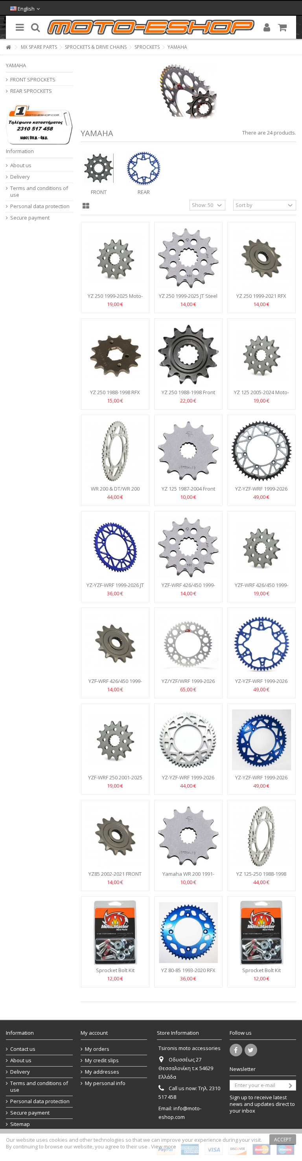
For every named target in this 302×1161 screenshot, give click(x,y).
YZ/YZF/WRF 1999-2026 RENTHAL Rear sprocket (188, 684)
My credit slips (102, 1060)
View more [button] (163, 1146)
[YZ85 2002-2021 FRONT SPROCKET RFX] (115, 836)
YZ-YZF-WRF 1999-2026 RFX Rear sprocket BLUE (261, 781)
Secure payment (30, 217)
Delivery (20, 177)
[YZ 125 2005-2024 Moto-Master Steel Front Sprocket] (261, 354)
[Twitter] (251, 1050)
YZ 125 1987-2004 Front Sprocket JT (188, 492)
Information (20, 151)
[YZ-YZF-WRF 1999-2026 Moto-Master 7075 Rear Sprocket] (261, 643)
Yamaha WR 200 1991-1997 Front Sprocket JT (188, 877)
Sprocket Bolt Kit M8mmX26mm (115, 973)
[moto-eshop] (151, 27)
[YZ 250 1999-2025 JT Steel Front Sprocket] (188, 258)
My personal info (105, 1083)
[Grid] (86, 206)
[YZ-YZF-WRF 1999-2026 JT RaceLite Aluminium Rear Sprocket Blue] (115, 547)
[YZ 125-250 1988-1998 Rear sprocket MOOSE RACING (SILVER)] (261, 836)
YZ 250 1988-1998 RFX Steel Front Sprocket (115, 395)
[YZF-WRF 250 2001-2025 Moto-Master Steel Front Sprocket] (115, 739)
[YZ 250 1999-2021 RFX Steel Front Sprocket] (261, 258)
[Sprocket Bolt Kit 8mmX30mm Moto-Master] (261, 932)
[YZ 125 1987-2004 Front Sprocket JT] (188, 451)
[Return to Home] (8, 47)
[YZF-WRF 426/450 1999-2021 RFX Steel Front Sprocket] (115, 643)
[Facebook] (236, 1050)
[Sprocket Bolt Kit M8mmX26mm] (115, 932)
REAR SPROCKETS (31, 91)
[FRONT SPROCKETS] (99, 168)
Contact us (22, 1049)
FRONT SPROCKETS (32, 79)
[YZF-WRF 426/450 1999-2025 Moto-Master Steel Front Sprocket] (261, 547)
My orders (97, 1049)
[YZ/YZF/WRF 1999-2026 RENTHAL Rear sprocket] (188, 643)
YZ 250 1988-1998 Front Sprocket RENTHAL (188, 395)
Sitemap (20, 1124)
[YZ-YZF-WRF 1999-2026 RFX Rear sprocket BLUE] (261, 739)
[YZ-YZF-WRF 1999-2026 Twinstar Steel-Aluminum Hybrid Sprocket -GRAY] (261, 451)
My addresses (102, 1072)
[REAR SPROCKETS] (143, 168)
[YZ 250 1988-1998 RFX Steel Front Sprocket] (115, 354)
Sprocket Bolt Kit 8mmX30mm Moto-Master (261, 973)
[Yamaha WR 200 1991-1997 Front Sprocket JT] (188, 836)
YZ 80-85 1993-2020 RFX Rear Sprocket (188, 973)
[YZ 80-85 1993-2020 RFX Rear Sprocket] (188, 932)
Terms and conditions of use (39, 191)
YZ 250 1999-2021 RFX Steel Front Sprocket (261, 299)
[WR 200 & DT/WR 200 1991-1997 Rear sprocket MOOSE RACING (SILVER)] (115, 451)
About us (20, 165)
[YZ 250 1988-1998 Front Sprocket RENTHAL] (188, 354)
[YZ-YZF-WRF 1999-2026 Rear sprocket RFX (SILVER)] (188, 739)
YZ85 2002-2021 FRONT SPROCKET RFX (115, 877)
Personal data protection (40, 206)
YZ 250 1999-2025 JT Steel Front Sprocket (188, 299)
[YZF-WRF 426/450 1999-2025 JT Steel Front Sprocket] (188, 547)
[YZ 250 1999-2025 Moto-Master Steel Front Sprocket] (115, 258)
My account (94, 1032)
